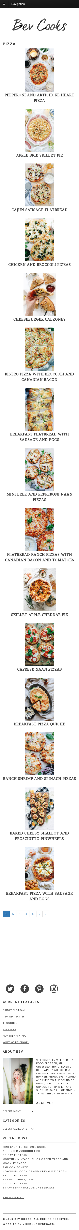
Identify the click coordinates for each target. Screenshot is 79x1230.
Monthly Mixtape (15, 1036)
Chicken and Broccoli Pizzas (39, 264)
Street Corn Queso (18, 1179)
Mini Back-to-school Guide (24, 1147)
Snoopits (9, 1029)
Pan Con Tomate (15, 1167)
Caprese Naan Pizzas (39, 669)
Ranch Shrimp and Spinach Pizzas (39, 778)
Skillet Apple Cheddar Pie (39, 614)
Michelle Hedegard (38, 1224)
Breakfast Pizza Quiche (39, 723)
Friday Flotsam (14, 1010)
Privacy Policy (13, 1197)
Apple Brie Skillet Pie (39, 155)
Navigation (18, 3)
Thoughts (10, 1023)
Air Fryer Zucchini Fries (23, 1151)
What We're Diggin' (16, 1042)
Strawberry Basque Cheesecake (29, 1187)
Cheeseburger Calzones (39, 319)
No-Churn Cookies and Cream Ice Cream (35, 1171)
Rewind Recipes (14, 1016)
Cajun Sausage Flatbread (40, 209)
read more (64, 1093)
